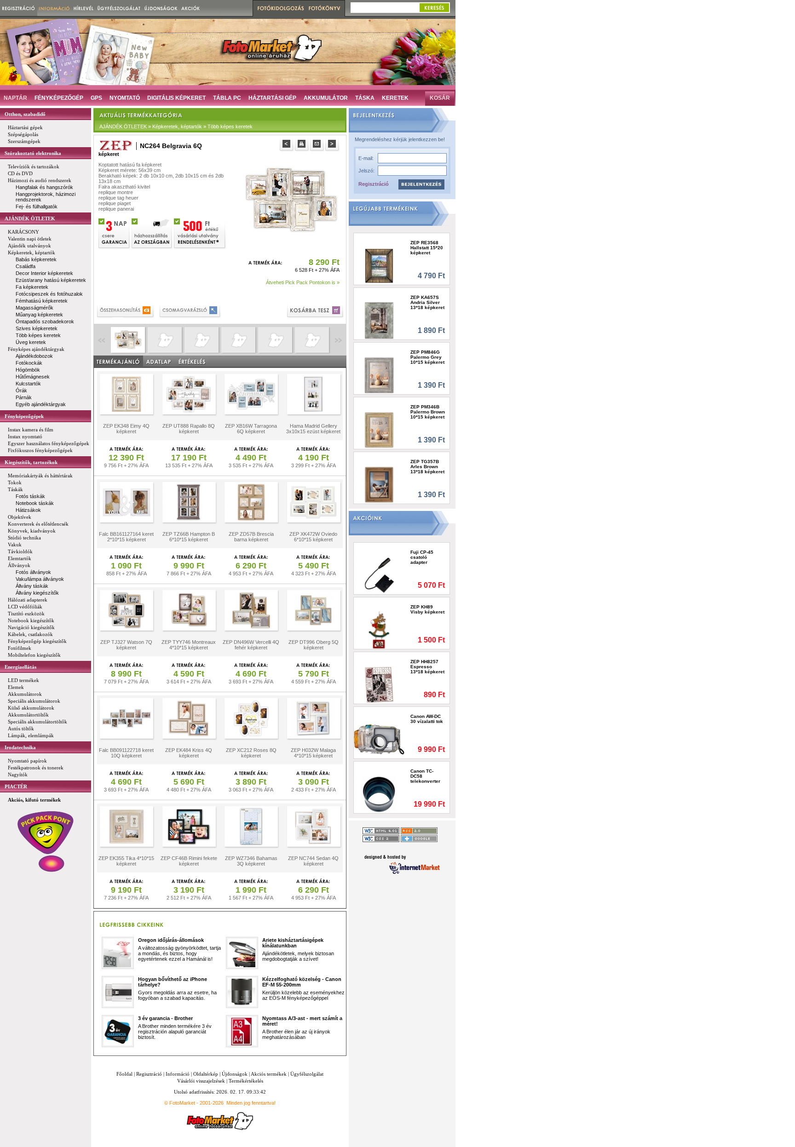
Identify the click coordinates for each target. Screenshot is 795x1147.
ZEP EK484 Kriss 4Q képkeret (188, 752)
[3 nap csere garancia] (114, 232)
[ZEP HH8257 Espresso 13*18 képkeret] (379, 684)
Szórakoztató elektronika (33, 153)
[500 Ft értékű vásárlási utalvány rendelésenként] (200, 232)
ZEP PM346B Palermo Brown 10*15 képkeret (427, 411)
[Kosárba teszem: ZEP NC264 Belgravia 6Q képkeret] (316, 311)
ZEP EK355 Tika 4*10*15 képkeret (126, 860)
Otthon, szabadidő (25, 114)
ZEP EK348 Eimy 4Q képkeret (126, 428)
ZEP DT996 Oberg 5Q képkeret (313, 644)
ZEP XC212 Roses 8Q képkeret (251, 752)
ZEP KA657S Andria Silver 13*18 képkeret (427, 302)
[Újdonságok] (161, 8)
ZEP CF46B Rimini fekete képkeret (189, 860)
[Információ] (54, 8)
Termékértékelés (246, 1081)
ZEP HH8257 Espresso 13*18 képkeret (427, 666)
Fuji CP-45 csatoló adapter (421, 557)
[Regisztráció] (18, 8)
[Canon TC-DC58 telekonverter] (379, 794)
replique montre (115, 192)
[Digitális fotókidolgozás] (279, 8)
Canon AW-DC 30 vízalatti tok (426, 719)
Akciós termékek (269, 1074)
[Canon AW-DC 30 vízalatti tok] (379, 739)
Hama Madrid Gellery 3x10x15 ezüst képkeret (313, 428)
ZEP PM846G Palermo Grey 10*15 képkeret (427, 357)
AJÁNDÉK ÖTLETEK (30, 218)
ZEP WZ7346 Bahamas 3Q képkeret (251, 860)
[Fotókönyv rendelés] (325, 8)
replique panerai (116, 209)
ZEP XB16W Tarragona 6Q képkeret (251, 428)
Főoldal (124, 1074)
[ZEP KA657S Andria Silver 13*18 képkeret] (379, 320)
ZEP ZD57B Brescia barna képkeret (251, 536)
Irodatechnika (20, 747)
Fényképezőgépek (24, 416)
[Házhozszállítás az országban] (152, 232)
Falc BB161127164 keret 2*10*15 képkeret (126, 536)
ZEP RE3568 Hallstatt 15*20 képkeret (426, 247)
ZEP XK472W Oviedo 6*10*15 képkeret (313, 536)
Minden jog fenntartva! (251, 1103)
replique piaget (114, 203)
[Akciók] (190, 8)
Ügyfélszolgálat (306, 1074)
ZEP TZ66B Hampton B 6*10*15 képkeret (188, 536)
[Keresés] (434, 7)
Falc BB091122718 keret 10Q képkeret (126, 752)
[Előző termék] (287, 145)
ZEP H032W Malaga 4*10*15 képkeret (313, 752)
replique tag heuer (118, 198)
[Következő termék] (332, 145)
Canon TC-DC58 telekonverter (425, 776)
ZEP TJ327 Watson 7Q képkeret (126, 644)
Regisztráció (373, 184)
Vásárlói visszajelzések (201, 1081)
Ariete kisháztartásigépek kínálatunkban (292, 942)
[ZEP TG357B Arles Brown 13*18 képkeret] (379, 484)
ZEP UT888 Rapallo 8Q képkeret (188, 428)
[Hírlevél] (83, 8)
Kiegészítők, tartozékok (31, 462)
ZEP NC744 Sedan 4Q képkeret (313, 860)
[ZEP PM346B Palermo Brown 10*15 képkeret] (379, 430)
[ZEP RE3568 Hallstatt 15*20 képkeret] (379, 266)
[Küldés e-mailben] (317, 145)
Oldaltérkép (205, 1074)
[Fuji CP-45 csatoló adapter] (379, 575)
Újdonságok (235, 1074)
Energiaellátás (20, 667)
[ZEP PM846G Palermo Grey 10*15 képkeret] (379, 375)
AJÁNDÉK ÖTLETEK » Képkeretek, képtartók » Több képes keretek (176, 126)
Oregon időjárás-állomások (171, 940)
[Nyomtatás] (302, 145)
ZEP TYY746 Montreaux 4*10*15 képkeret (188, 644)
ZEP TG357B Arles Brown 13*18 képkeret (427, 466)
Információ (178, 1074)
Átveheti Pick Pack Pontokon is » (303, 282)
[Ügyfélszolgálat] (119, 8)
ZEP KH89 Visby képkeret (427, 609)
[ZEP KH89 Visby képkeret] (379, 630)
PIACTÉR (16, 786)
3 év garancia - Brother (165, 1018)
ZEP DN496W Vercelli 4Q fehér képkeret (251, 644)
